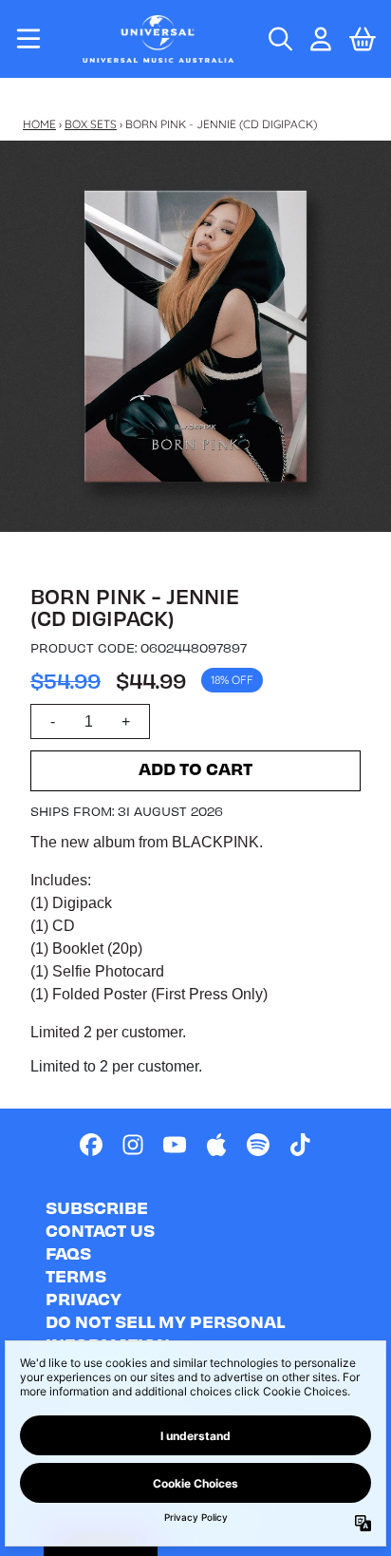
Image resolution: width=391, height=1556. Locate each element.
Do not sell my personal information (165, 1332)
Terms (76, 1275)
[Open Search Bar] (279, 39)
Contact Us (100, 1230)
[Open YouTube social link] (175, 1145)
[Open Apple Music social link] (216, 1145)
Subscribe (97, 1207)
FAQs (68, 1252)
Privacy (83, 1298)
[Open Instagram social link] (133, 1145)
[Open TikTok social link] (300, 1145)
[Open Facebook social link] (91, 1145)
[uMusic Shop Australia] (158, 39)
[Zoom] (195, 336)
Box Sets (91, 124)
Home (39, 124)
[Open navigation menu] (28, 39)
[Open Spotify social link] (258, 1145)
